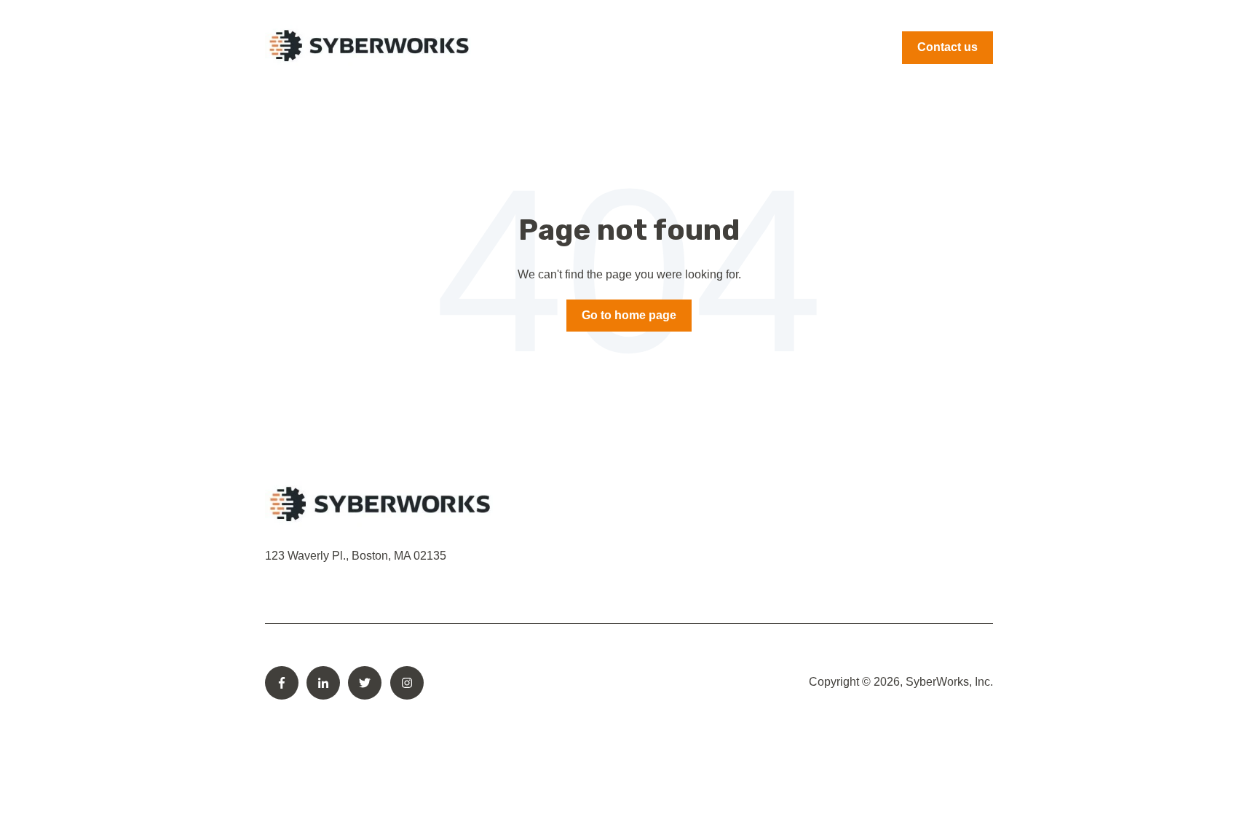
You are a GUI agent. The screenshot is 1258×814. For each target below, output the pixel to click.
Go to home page (629, 315)
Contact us (947, 47)
